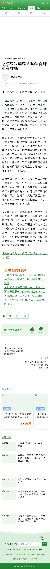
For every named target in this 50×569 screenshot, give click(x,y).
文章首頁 (24, 559)
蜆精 (14, 100)
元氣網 (9, 58)
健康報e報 (12, 543)
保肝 (32, 100)
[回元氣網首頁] (9, 3)
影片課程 (7, 409)
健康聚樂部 (21, 555)
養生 (12, 8)
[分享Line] (18, 13)
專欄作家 (33, 559)
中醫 (4, 108)
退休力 (15, 559)
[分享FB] (6, 13)
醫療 (31, 8)
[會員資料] (43, 3)
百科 (39, 8)
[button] (47, 8)
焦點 (4, 8)
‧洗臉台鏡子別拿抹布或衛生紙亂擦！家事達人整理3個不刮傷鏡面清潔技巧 (24, 299)
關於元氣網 (10, 555)
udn (3, 58)
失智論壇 (21, 8)
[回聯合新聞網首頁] (3, 3)
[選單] (46, 3)
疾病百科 (40, 555)
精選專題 (31, 555)
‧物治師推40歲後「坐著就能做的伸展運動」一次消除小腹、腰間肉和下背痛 (24, 279)
